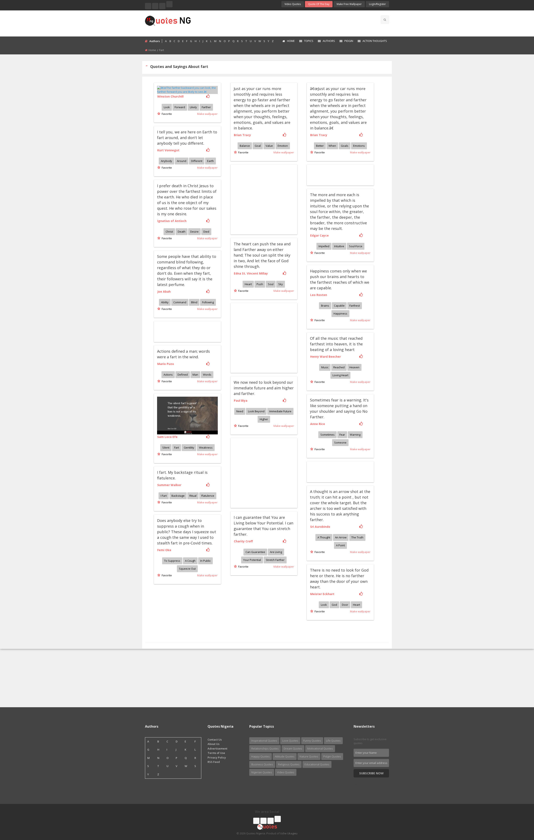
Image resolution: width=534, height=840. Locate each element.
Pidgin (348, 41)
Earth (210, 161)
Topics (308, 41)
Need (239, 411)
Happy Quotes (260, 756)
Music (325, 367)
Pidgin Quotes (332, 756)
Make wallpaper (207, 114)
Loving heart (340, 375)
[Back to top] (520, 814)
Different (196, 161)
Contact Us (215, 739)
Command (179, 302)
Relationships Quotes (265, 748)
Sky (280, 284)
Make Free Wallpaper (349, 4)
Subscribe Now (371, 773)
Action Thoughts (375, 41)
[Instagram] (162, 6)
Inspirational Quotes (264, 740)
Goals (344, 146)
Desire (194, 231)
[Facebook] (148, 6)
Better (320, 146)
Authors (329, 41)
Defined (183, 374)
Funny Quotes (312, 740)
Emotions (359, 146)
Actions (168, 374)
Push (260, 284)
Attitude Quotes (285, 756)
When (332, 146)
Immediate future (280, 411)
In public (205, 561)
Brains (325, 305)
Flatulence (207, 496)
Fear (342, 434)
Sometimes (327, 434)
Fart (176, 447)
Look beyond (256, 411)
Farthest (354, 305)
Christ (169, 231)
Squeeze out (187, 568)
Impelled (324, 246)
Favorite (166, 114)
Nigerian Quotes (261, 772)
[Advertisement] (283, 23)
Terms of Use (216, 753)
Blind (194, 302)
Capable (339, 305)
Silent (165, 447)
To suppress (172, 561)
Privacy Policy (217, 757)
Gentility (189, 447)
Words (207, 374)
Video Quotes (293, 4)
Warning (355, 434)
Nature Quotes (309, 756)
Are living (276, 552)
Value (269, 146)
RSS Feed (214, 762)
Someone (340, 442)
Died (206, 231)
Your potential (252, 560)
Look (167, 107)
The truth (357, 537)
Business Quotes (262, 764)
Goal (258, 146)
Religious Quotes (289, 764)
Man (195, 374)
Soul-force (355, 246)
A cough (190, 561)
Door (345, 605)
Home (291, 41)
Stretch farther (275, 560)
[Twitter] (155, 6)
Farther (206, 107)
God (334, 605)
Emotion (283, 146)
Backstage (178, 496)
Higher (264, 419)
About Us (213, 744)
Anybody (166, 161)
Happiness (340, 313)
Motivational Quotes (320, 748)
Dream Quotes (293, 748)
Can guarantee (255, 552)
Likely (193, 107)
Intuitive (339, 246)
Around (181, 161)
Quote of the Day (318, 4)
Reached (339, 367)
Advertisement (217, 748)
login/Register (377, 4)
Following (208, 302)
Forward (180, 107)
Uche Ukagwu (288, 833)
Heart (248, 284)
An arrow (340, 537)
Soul (270, 284)
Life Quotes (333, 740)
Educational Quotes (317, 764)
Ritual (192, 496)
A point (340, 545)
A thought (323, 537)
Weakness (206, 447)
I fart (164, 496)
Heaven (354, 367)
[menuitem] (288, 41)
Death (181, 231)
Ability (165, 302)
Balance (245, 146)
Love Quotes (290, 740)
